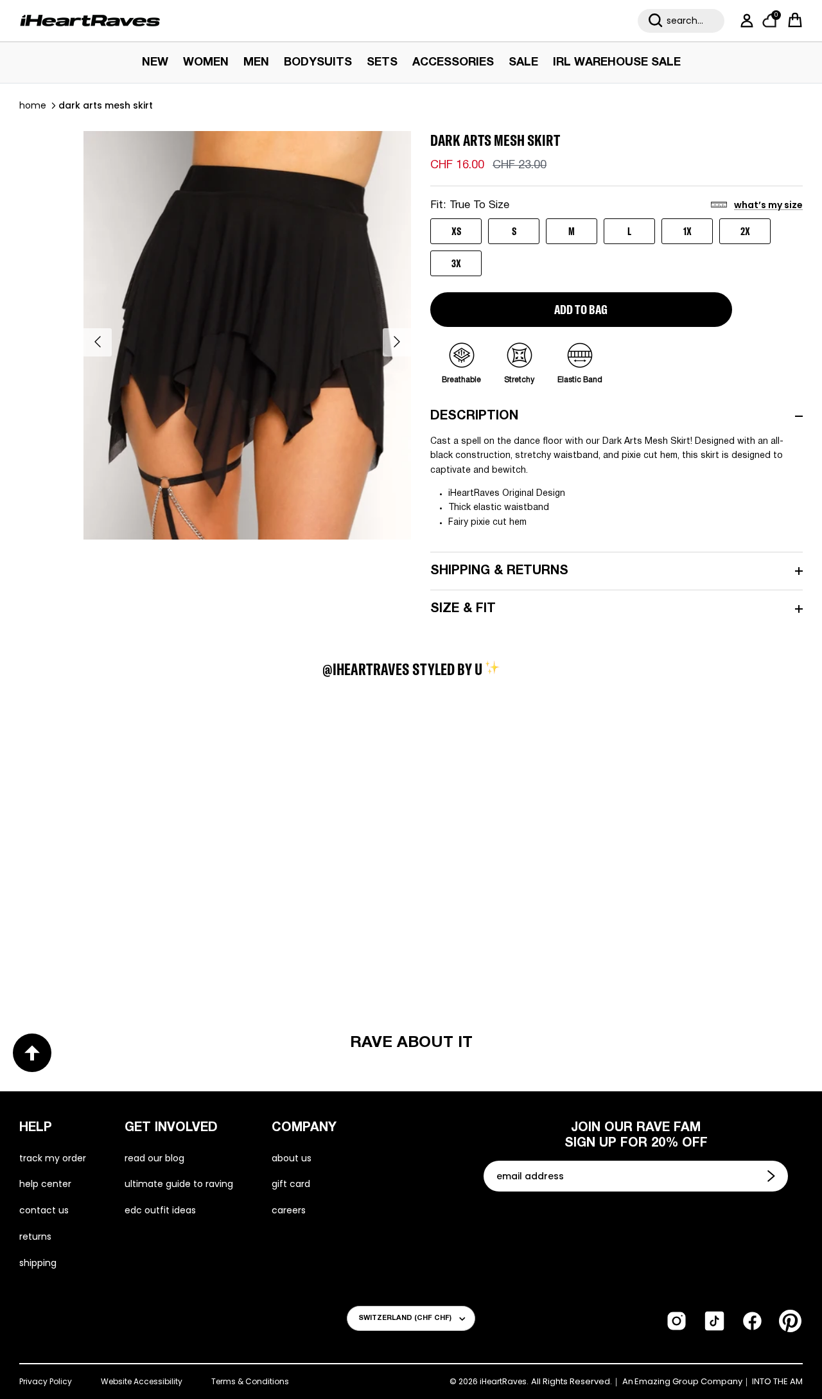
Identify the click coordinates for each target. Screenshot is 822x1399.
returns (35, 1236)
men (256, 62)
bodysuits (318, 62)
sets (382, 62)
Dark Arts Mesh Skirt (105, 105)
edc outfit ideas (160, 1210)
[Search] (656, 20)
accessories (453, 62)
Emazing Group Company (688, 1381)
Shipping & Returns (499, 571)
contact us (44, 1210)
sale (523, 62)
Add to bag (581, 309)
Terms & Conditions (250, 1381)
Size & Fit (463, 609)
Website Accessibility (141, 1381)
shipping (38, 1262)
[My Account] (744, 20)
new (155, 62)
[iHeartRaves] (90, 20)
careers (289, 1210)
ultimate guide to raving (179, 1183)
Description (474, 416)
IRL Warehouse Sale (617, 62)
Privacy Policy (45, 1381)
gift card (291, 1183)
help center (45, 1183)
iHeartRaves (503, 1381)
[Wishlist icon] (94, 765)
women (206, 62)
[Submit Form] (772, 1176)
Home (32, 105)
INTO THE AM (777, 1381)
